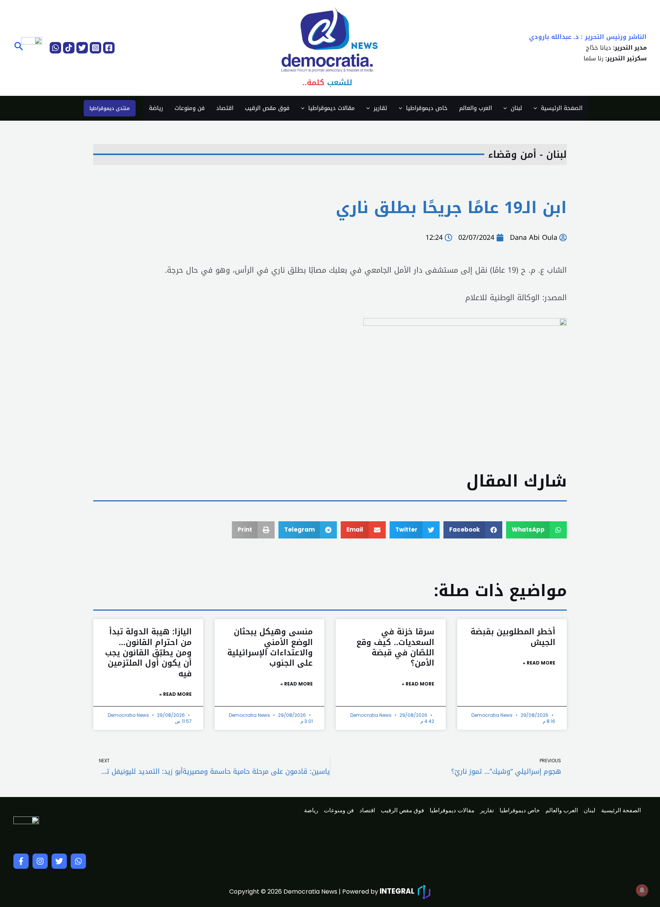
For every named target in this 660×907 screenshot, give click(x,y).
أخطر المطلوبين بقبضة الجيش (513, 637)
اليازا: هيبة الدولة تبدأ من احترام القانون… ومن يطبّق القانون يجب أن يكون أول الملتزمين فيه (148, 652)
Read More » (539, 663)
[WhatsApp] (55, 47)
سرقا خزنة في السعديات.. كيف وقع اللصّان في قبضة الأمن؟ (395, 647)
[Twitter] (82, 47)
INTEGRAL (397, 891)
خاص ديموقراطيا (427, 108)
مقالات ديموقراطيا (331, 108)
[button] (18, 47)
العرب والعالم (475, 108)
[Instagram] (95, 47)
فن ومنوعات (190, 108)
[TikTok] (68, 47)
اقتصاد (224, 108)
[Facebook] (109, 47)
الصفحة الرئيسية (561, 108)
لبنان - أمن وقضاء (527, 154)
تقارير (380, 108)
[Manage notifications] (642, 890)
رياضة (156, 108)
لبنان (516, 108)
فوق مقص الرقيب (267, 108)
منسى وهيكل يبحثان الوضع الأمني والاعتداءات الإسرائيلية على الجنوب (270, 647)
